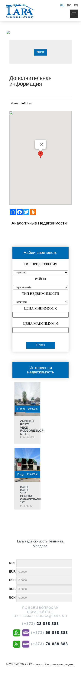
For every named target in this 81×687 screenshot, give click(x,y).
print (40, 52)
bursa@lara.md (51, 616)
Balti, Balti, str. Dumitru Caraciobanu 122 (30, 494)
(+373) (40, 623)
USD (12, 580)
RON (12, 597)
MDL (12, 563)
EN (76, 5)
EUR (12, 571)
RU (62, 5)
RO (69, 5)
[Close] (41, 144)
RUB (12, 589)
